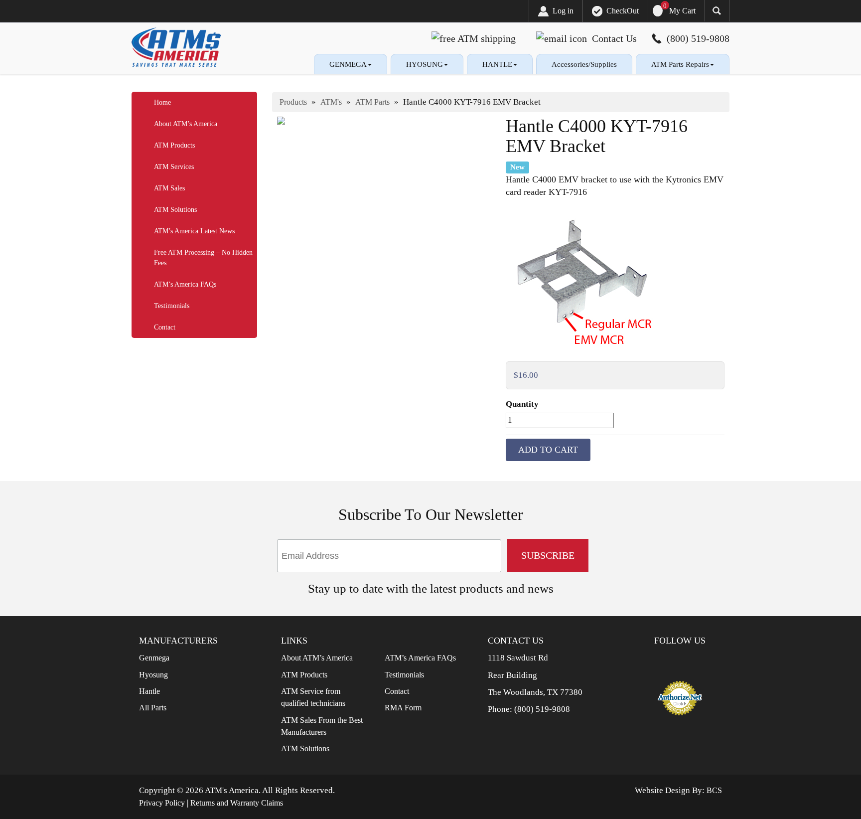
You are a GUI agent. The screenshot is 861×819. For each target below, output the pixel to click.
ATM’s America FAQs (185, 284)
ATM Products (174, 145)
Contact (164, 327)
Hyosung (153, 674)
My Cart (682, 10)
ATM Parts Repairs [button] (680, 64)
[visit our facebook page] (669, 660)
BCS (714, 790)
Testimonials (171, 306)
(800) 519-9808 (542, 709)
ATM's (331, 102)
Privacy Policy (162, 803)
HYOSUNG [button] (424, 64)
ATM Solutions (175, 209)
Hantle (149, 691)
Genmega (154, 658)
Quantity (522, 404)
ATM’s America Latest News (194, 231)
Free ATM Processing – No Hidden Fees (203, 258)
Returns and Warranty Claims (236, 803)
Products (293, 102)
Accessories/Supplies (584, 64)
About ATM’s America (185, 124)
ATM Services (174, 166)
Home (162, 102)
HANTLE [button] (497, 64)
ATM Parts (372, 102)
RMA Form (403, 707)
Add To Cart (548, 450)
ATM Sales (169, 188)
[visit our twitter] (685, 660)
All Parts (152, 707)
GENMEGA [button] (348, 64)
